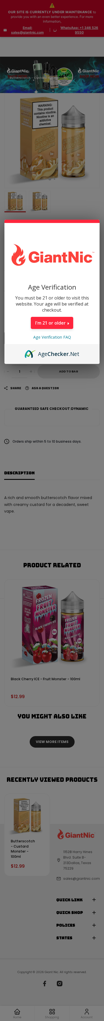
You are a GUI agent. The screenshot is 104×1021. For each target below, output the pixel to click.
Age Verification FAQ (52, 337)
